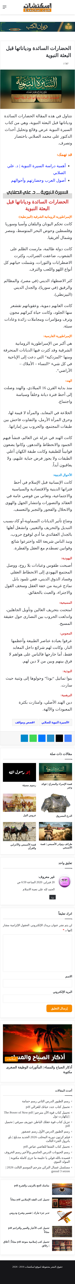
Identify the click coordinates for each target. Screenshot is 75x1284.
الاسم (68, 976)
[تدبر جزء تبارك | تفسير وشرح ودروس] (62, 1217)
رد (52, 897)
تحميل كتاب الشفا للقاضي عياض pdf (46, 1146)
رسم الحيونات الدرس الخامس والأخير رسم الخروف (37, 1152)
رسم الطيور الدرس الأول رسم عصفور (45, 1131)
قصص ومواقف (24, 722)
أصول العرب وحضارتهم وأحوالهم (38, 180)
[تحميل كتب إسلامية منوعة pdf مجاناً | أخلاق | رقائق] (62, 1245)
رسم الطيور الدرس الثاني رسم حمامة (46, 1101)
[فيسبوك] (68, 738)
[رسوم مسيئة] (19, 772)
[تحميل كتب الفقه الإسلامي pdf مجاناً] (62, 1203)
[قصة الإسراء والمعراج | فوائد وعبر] (55, 771)
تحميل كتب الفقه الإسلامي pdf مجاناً (30, 1199)
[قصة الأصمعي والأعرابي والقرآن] (19, 831)
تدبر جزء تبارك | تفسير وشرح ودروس (29, 1213)
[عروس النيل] (19, 803)
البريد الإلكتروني (62, 991)
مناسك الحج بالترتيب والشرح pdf (31, 1185)
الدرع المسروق (64, 816)
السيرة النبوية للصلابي (55, 722)
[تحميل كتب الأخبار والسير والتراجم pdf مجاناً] (62, 1231)
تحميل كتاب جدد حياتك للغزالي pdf (48, 1107)
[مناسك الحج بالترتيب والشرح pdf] (62, 1189)
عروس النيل (29, 815)
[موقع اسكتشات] (37, 7)
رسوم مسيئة (29, 785)
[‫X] (59, 738)
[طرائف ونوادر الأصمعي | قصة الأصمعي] (55, 831)
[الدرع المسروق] (55, 803)
